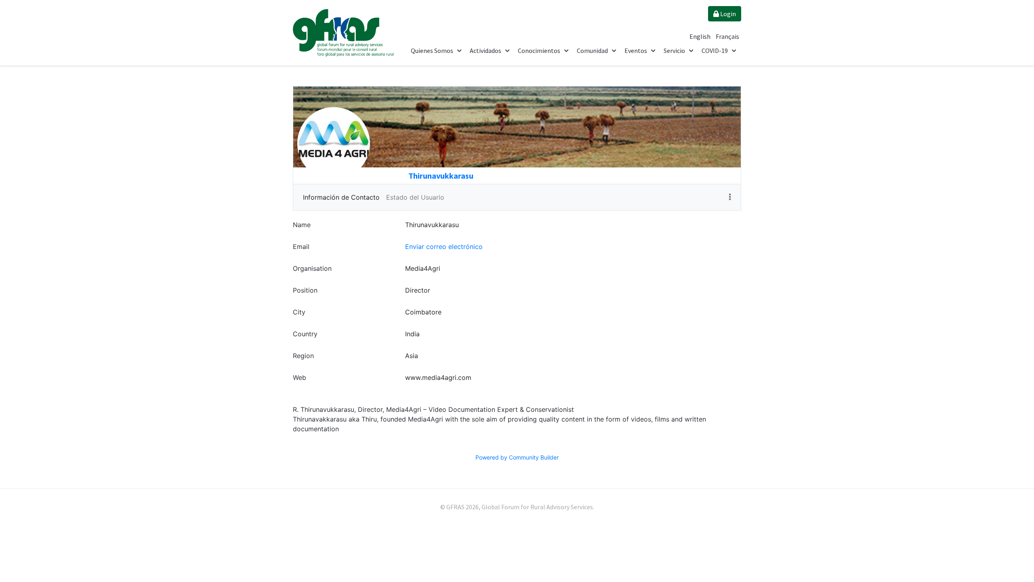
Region (303, 356)
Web (299, 377)
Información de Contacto (341, 197)
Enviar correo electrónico (444, 246)
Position (305, 290)
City (299, 312)
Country (305, 334)
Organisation (312, 268)
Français (727, 36)
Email (301, 246)
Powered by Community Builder (517, 457)
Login (727, 14)
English (700, 36)
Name (302, 225)
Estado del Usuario (415, 197)
